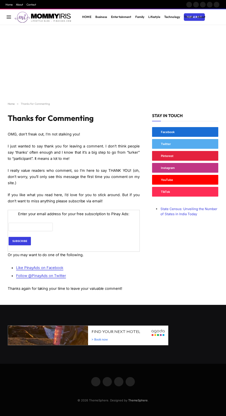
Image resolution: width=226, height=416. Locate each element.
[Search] (217, 17)
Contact (31, 4)
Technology (172, 17)
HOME (86, 17)
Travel (188, 17)
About (19, 4)
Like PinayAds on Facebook (39, 267)
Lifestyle (154, 17)
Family (140, 17)
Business (101, 17)
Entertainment (121, 17)
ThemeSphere (138, 400)
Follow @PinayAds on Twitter (41, 275)
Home (9, 4)
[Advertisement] (113, 64)
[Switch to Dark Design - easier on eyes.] (210, 17)
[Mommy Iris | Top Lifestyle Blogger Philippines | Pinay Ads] (43, 17)
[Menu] (9, 17)
